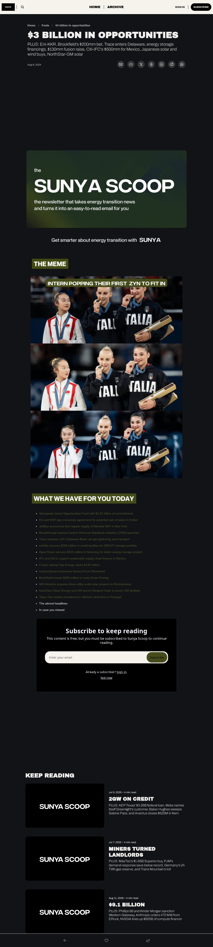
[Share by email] (120, 64)
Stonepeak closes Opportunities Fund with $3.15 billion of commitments (86, 513)
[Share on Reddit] (171, 64)
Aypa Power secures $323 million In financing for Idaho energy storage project (90, 552)
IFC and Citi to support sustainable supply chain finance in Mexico (82, 558)
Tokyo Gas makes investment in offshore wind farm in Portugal (80, 597)
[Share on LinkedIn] (161, 64)
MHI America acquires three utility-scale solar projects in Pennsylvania (85, 584)
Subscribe (157, 657)
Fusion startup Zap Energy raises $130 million (69, 564)
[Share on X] (141, 64)
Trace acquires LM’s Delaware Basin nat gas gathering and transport (84, 539)
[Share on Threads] (151, 64)
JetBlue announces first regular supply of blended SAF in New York (83, 526)
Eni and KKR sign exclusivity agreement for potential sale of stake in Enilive (88, 520)
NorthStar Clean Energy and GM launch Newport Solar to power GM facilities (89, 590)
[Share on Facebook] (131, 64)
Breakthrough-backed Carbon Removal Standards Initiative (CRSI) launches (89, 532)
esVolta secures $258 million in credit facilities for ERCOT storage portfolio (88, 545)
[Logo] (8, 7)
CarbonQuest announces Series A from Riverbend (72, 571)
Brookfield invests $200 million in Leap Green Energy (74, 577)
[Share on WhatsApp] (182, 64)
